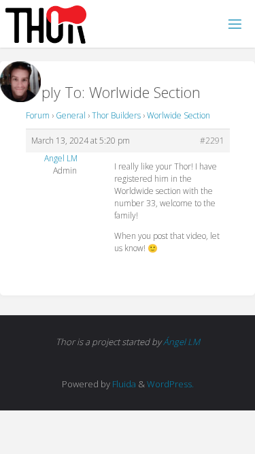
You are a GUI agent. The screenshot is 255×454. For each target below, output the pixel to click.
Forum (38, 115)
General (71, 115)
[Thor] (45, 23)
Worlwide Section (178, 115)
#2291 (212, 140)
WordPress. (170, 384)
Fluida (123, 384)
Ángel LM (181, 342)
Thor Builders (116, 115)
